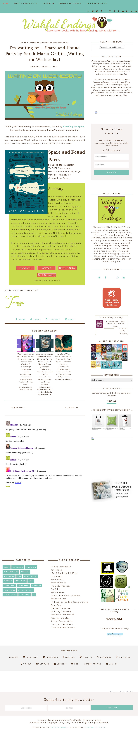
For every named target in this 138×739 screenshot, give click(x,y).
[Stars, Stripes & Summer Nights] (109, 351)
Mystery (8, 581)
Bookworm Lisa (58, 599)
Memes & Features (69, 4)
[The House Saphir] (93, 360)
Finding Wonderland (61, 567)
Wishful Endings (59, 728)
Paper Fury (56, 605)
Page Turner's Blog (60, 618)
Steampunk (33, 43)
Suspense (36, 585)
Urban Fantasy (25, 590)
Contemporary (11, 572)
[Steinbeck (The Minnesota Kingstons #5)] (124, 360)
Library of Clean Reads (62, 624)
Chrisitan (31, 567)
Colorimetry (57, 576)
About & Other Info (24, 4)
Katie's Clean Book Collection (65, 596)
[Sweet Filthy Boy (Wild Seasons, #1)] (98, 352)
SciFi (23, 43)
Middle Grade (30, 576)
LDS (19, 576)
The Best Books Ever (61, 608)
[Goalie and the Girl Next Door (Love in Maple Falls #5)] (103, 360)
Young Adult (10, 594)
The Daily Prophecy (60, 586)
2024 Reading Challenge (112, 317)
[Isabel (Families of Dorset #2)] (119, 360)
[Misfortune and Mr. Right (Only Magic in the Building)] (103, 368)
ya (67, 43)
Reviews (47, 4)
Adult (6, 567)
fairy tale (25, 594)
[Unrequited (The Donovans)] (109, 360)
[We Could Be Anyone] (103, 352)
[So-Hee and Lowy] (98, 366)
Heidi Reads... (57, 580)
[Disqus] (45, 453)
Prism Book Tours (97, 4)
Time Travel (9, 590)
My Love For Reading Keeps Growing (69, 602)
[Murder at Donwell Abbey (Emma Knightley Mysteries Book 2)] (98, 360)
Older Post (71, 407)
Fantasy (25, 572)
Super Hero (23, 585)
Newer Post (18, 407)
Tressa (108, 321)
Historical (9, 576)
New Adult (20, 581)
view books (123, 333)
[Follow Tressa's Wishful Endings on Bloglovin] (115, 636)
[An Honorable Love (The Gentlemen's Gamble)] (114, 352)
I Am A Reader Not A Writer (64, 573)
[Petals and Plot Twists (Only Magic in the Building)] (109, 368)
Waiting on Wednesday (52, 43)
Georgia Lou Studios (95, 728)
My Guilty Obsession (61, 612)
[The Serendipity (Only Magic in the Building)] (114, 368)
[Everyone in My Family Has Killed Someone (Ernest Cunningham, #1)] (124, 351)
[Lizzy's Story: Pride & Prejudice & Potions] (93, 351)
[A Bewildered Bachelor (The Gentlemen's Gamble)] (119, 352)
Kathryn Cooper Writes (62, 621)
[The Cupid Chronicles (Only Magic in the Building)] (119, 368)
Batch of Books (58, 583)
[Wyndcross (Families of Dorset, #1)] (114, 360)
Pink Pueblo (75, 720)
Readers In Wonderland (62, 615)
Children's (18, 567)
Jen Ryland (56, 570)
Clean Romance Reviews (63, 628)
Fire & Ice (55, 589)
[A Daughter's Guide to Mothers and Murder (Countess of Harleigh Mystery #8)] (93, 368)
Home (5, 4)
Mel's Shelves (57, 592)
